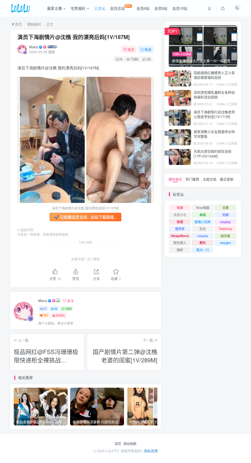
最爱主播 (54, 8)
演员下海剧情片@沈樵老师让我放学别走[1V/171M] (214, 114)
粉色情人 (180, 242)
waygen (225, 242)
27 (45, 308)
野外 (203, 242)
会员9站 (160, 8)
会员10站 (179, 8)
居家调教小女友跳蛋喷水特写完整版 (214, 134)
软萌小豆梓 (203, 221)
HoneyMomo (180, 235)
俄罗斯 (180, 228)
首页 (118, 443)
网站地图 (130, 443)
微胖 (180, 249)
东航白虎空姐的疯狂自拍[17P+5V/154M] (212, 154)
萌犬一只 (202, 249)
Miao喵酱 (202, 207)
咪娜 (180, 207)
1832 (68, 308)
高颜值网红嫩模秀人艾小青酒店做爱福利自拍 (214, 75)
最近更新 (227, 179)
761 (45, 315)
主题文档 (209, 179)
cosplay (225, 221)
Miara (42, 300)
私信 (148, 49)
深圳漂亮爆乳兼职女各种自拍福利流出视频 (214, 95)
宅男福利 (78, 8)
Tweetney (225, 228)
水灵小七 (180, 214)
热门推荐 (192, 179)
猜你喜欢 (175, 179)
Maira (33, 46)
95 (56, 308)
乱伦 (203, 228)
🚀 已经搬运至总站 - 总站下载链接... (85, 217)
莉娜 (225, 214)
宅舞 (225, 207)
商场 (203, 214)
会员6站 (143, 8)
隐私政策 (151, 450)
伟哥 (180, 221)
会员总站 (120, 7)
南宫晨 (225, 235)
